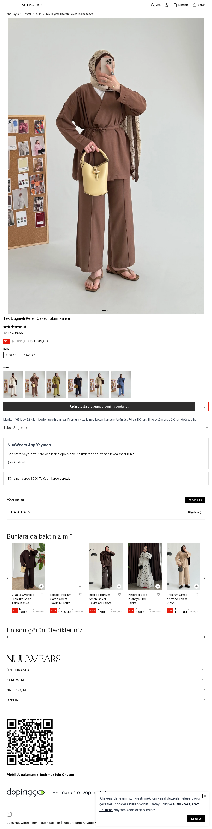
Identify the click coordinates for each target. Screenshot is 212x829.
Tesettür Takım (32, 14)
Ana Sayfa (13, 14)
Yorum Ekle (195, 499)
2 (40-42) (30, 355)
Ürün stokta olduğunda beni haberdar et (99, 406)
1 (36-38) (11, 355)
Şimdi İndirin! (16, 462)
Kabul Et (196, 818)
